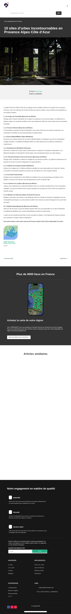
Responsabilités (13, 593)
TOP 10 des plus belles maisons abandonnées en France (33, 402)
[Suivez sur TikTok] (15, 607)
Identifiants (38, 573)
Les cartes (11, 567)
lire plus (11, 414)
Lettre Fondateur (39, 567)
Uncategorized (33, 431)
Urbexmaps (38, 91)
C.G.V (10, 596)
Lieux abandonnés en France (13, 21)
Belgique (10, 573)
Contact (10, 570)
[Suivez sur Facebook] (8, 607)
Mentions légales (13, 590)
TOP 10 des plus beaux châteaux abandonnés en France (33, 453)
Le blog (10, 564)
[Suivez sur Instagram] (12, 607)
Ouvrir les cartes (39, 564)
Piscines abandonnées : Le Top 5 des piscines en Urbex (33, 427)
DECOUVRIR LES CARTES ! (19, 337)
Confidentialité (12, 587)
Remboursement (39, 570)
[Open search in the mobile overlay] (35, 13)
